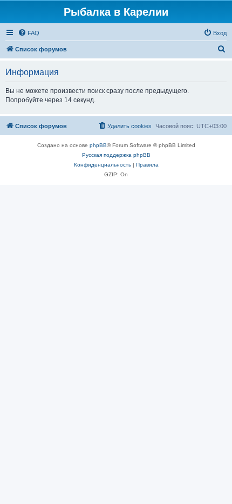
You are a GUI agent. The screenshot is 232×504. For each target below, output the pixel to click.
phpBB (98, 145)
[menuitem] (28, 32)
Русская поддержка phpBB (116, 155)
